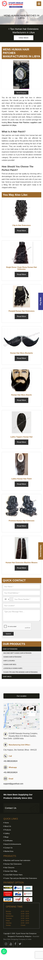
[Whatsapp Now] (4, 951)
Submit (8, 634)
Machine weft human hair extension (17, 653)
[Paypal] (17, 888)
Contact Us (10, 808)
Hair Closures (9, 661)
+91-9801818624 (10, 761)
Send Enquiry (41, 551)
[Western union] (7, 888)
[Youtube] (10, 944)
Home (6, 823)
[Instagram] (5, 944)
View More (21, 38)
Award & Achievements (12, 844)
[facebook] (15, 944)
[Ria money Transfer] (17, 893)
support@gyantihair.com (13, 784)
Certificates (8, 840)
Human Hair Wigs (9, 664)
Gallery (7, 833)
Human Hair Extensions (12, 657)
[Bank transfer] (27, 888)
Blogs (6, 837)
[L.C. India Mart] (27, 899)
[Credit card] (7, 899)
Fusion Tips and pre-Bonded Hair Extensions (20, 672)
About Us (7, 826)
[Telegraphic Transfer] (7, 893)
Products (7, 830)
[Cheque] (17, 899)
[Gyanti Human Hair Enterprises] (21, 716)
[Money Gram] (27, 893)
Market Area (8, 851)
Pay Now (41, 301)
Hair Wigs (7, 676)
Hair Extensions (10, 649)
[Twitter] (20, 944)
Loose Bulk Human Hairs (12, 668)
